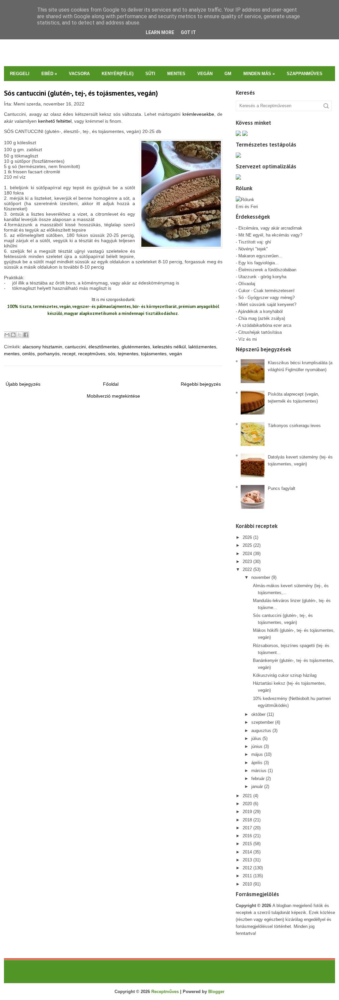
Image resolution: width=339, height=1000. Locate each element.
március (258, 770)
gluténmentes (135, 346)
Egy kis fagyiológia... (258, 262)
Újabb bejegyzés (23, 384)
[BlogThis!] (13, 334)
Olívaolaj (246, 283)
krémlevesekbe (198, 114)
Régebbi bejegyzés (201, 384)
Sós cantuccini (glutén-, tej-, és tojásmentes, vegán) (81, 93)
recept (68, 353)
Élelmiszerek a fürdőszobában (267, 269)
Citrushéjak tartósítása (259, 332)
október (258, 714)
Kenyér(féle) (117, 73)
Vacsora (79, 73)
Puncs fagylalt (281, 488)
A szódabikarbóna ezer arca (264, 325)
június (257, 746)
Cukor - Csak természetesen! (266, 290)
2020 (247, 803)
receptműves (91, 353)
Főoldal (111, 384)
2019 (247, 811)
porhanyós (48, 353)
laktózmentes (202, 346)
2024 (247, 553)
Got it (188, 32)
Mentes (176, 73)
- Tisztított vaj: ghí (253, 241)
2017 (247, 827)
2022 (247, 569)
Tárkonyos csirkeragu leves (294, 425)
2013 (247, 859)
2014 (247, 851)
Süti (150, 73)
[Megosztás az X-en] (19, 334)
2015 (247, 843)
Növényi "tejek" (253, 248)
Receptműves (165, 991)
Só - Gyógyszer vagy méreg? (266, 297)
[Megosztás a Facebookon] (26, 334)
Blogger (216, 991)
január (257, 786)
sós (111, 353)
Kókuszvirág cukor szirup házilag (284, 675)
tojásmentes (154, 353)
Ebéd (49, 73)
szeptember (262, 722)
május (257, 754)
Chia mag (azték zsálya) (261, 318)
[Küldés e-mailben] (7, 334)
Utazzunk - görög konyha (262, 276)
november (260, 577)
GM (227, 73)
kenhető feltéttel (55, 121)
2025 (247, 545)
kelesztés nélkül (169, 346)
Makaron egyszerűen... (260, 255)
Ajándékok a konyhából (260, 311)
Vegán (205, 73)
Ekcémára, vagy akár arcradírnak (270, 228)
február (258, 778)
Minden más (259, 73)
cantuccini (75, 346)
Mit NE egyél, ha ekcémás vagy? (270, 235)
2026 (247, 537)
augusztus (261, 730)
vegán (175, 353)
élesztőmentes (103, 346)
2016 (247, 835)
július (256, 738)
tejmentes (128, 353)
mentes (12, 353)
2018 (247, 819)
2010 (247, 884)
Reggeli (19, 73)
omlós (28, 353)
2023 (247, 561)
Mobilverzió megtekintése (113, 396)
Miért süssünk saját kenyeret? (267, 304)
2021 (247, 795)
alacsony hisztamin (42, 346)
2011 (247, 875)
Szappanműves (304, 73)
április (257, 762)
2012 (247, 867)
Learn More (160, 32)
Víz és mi (247, 339)
